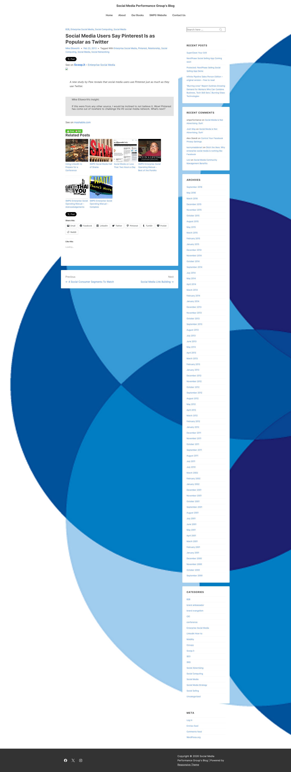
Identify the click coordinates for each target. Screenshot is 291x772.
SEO (189, 656)
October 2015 (193, 215)
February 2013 (193, 364)
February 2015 (193, 238)
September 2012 (194, 392)
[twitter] (73, 760)
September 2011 (194, 450)
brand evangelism (195, 610)
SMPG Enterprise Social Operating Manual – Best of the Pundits (149, 167)
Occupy (190, 645)
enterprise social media (125, 48)
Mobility (190, 639)
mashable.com (82, 122)
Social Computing (103, 29)
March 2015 (192, 232)
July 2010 (191, 467)
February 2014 (193, 295)
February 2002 (193, 478)
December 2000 (194, 558)
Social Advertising (195, 668)
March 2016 (192, 198)
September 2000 (194, 575)
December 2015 (194, 204)
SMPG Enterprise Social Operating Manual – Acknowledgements (76, 204)
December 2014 (194, 250)
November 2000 (194, 564)
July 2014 (191, 273)
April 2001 (191, 535)
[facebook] (66, 760)
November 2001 (194, 495)
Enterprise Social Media (82, 29)
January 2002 (193, 484)
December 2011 (194, 433)
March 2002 (192, 473)
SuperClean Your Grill (197, 52)
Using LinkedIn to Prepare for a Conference (73, 167)
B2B (67, 29)
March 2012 (192, 415)
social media (84, 52)
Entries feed (192, 726)
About (122, 15)
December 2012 (194, 375)
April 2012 (191, 410)
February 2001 (193, 547)
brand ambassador (195, 605)
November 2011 (194, 438)
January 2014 (193, 301)
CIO (188, 616)
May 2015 (191, 227)
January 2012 (193, 427)
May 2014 (191, 278)
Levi (188, 160)
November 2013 (194, 313)
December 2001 (194, 490)
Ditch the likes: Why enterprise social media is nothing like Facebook (206, 150)
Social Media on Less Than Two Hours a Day (124, 165)
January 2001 (193, 552)
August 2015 (193, 221)
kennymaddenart (194, 147)
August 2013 (193, 330)
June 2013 (191, 341)
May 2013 (191, 347)
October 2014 (193, 261)
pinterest (142, 48)
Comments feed (194, 731)
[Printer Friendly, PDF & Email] (73, 131)
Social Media (120, 29)
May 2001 (191, 530)
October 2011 (193, 444)
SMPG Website (158, 15)
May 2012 (191, 404)
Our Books (137, 15)
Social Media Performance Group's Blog (145, 6)
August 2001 (193, 512)
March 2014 (192, 290)
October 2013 (193, 318)
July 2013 (191, 335)
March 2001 (192, 541)
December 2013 (194, 307)
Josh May (191, 129)
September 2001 (194, 507)
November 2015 (194, 210)
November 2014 (194, 255)
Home (109, 15)
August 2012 (193, 398)
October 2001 (193, 501)
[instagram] (81, 760)
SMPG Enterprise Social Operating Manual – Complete (101, 204)
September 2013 (194, 324)
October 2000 (193, 570)
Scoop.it (79, 64)
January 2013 (193, 370)
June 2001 (191, 524)
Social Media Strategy (197, 685)
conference (192, 622)
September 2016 (194, 187)
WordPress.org (194, 737)
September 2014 (194, 267)
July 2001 (191, 518)
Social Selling (193, 691)
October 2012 (193, 387)
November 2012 (194, 381)
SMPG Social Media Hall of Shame (101, 165)
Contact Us (179, 15)
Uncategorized (194, 696)
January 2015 (193, 244)
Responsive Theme (188, 764)
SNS (189, 662)
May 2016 (191, 192)
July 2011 (191, 461)
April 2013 (191, 352)
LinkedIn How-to (194, 633)
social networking (100, 52)
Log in (189, 720)
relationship (154, 48)
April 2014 (191, 284)
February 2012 (193, 421)
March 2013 (192, 358)
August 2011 (192, 455)
